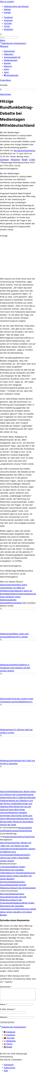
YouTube (8, 23)
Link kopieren (31, 603)
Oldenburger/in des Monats (16, 6)
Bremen (7, 63)
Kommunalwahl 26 (12, 57)
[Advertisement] (18, 257)
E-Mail (32, 159)
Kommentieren (15, 603)
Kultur (6, 69)
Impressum (9, 1064)
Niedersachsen (10, 60)
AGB (6, 1070)
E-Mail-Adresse (8, 1009)
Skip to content (7, 1)
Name (3, 1004)
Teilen (24, 603)
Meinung (8, 66)
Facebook (8, 17)
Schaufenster (12, 75)
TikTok (7, 26)
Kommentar (6, 987)
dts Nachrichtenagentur (24, 150)
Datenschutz (9, 1067)
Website (3, 1017)
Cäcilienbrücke (25, 830)
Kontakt (7, 12)
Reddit (25, 159)
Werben (7, 9)
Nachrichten (9, 51)
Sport (6, 72)
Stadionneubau (11, 830)
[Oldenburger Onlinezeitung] (13, 1027)
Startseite (4, 603)
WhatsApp (8, 29)
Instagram (8, 20)
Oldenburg (8, 54)
